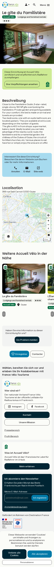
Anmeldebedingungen (15, 506)
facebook (39, 406)
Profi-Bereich (11, 436)
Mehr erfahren (27, 466)
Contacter (37, 354)
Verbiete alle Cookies (14, 554)
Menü (43, 5)
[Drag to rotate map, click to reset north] (48, 229)
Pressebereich (12, 430)
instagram (16, 406)
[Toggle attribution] (48, 235)
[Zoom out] (48, 225)
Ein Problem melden (27, 339)
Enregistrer (21, 354)
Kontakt (27, 414)
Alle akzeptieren (40, 554)
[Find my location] (48, 215)
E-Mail (27, 171)
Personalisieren (27, 562)
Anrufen (15, 171)
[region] (27, 217)
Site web (38, 171)
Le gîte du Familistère (14, 296)
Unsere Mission (27, 422)
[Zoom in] (48, 221)
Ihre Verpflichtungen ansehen (22, 84)
